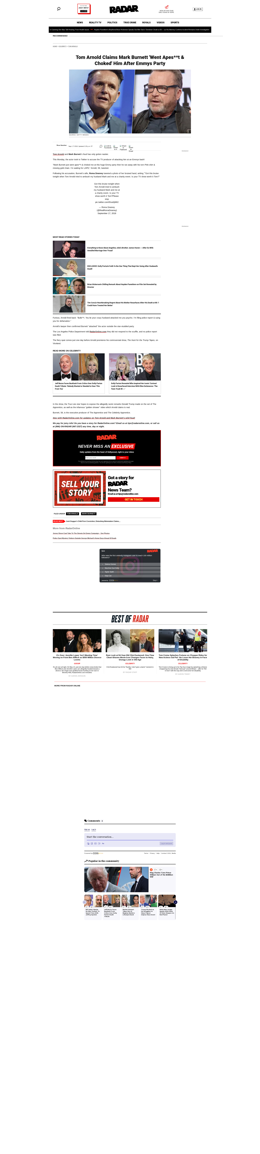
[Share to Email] (131, 146)
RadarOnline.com (98, 331)
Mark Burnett (88, 514)
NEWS (80, 22)
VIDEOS (161, 22)
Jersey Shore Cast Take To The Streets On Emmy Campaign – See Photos (81, 533)
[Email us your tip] (84, 14)
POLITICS (112, 22)
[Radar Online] (124, 9)
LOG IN (199, 9)
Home (55, 46)
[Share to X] (115, 146)
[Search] (58, 10)
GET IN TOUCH (133, 499)
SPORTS (175, 22)
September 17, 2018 (107, 213)
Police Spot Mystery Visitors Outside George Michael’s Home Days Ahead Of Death (84, 538)
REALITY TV (95, 22)
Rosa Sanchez (62, 145)
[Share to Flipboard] (123, 146)
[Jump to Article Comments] (101, 146)
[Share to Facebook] (107, 146)
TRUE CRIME (129, 22)
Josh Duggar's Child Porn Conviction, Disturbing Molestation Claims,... (93, 521)
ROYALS (146, 22)
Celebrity (63, 46)
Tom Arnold (73, 46)
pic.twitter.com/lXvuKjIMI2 (107, 202)
